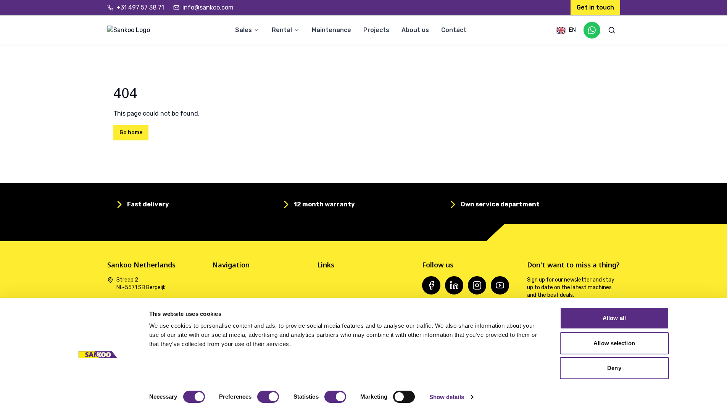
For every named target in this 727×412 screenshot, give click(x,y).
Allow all (614, 318)
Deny (614, 368)
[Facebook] (431, 285)
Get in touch (595, 7)
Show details (446, 397)
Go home (130, 132)
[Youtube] (500, 285)
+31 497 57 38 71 (140, 7)
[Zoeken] (611, 30)
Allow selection (614, 343)
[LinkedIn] (454, 285)
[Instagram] (477, 285)
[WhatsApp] (592, 30)
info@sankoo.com (208, 7)
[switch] (268, 397)
